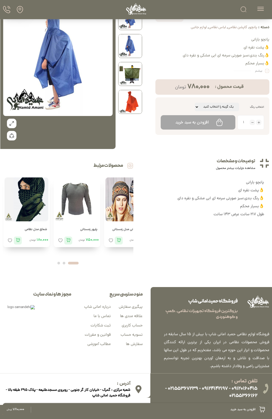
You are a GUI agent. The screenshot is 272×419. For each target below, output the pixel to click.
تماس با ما (102, 316)
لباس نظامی (217, 27)
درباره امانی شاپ (97, 307)
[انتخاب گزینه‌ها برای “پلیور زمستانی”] (68, 240)
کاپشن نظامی (237, 27)
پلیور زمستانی (88, 229)
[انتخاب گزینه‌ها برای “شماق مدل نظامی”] (18, 240)
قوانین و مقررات (98, 335)
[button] (73, 263)
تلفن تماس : (244, 381)
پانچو (253, 27)
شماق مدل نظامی (36, 229)
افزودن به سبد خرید (192, 122)
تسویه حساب (132, 335)
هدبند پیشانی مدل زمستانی (130, 229)
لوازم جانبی (199, 27)
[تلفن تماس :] (265, 389)
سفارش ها (134, 344)
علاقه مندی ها (131, 316)
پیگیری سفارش (131, 307)
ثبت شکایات (101, 326)
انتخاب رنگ (257, 107)
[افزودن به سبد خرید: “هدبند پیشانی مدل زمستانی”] (119, 240)
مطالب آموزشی (99, 344)
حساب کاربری (132, 326)
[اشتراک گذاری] (11, 135)
